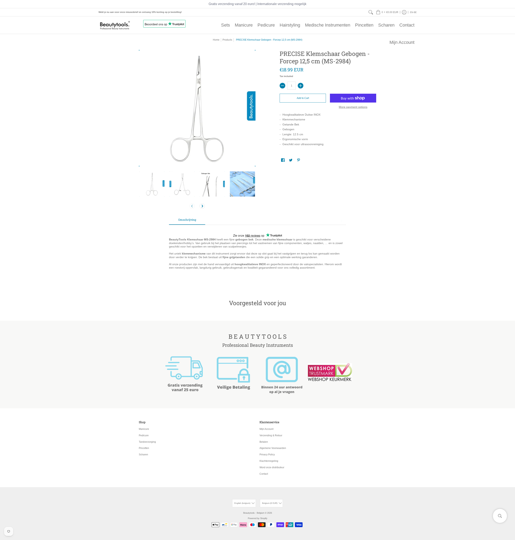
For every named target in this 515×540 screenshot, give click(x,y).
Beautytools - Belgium (253, 513)
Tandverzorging (147, 441)
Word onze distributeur (272, 467)
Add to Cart (303, 98)
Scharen (143, 454)
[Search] (370, 12)
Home (216, 39)
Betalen (264, 441)
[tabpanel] (257, 256)
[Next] (202, 206)
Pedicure (144, 435)
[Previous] (192, 206)
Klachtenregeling (269, 461)
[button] (387, 12)
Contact (264, 473)
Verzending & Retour (271, 435)
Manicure (144, 429)
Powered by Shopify (257, 518)
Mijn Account (266, 429)
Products (227, 39)
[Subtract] (282, 85)
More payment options (353, 107)
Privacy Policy (267, 454)
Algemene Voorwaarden (273, 448)
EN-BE (413, 12)
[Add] (300, 85)
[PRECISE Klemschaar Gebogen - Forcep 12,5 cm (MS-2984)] (152, 184)
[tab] (187, 221)
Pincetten (144, 448)
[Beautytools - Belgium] (115, 25)
